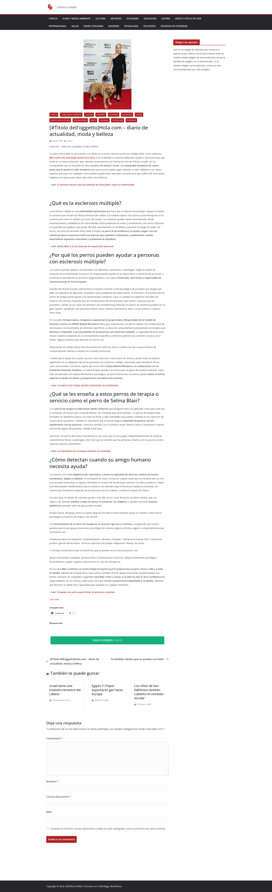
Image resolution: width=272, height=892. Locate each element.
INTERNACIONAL (57, 26)
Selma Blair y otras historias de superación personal (85, 246)
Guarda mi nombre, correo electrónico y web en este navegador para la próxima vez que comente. (108, 828)
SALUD (75, 26)
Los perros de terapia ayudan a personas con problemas (88, 385)
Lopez (69, 140)
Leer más (54, 599)
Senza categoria (93, 26)
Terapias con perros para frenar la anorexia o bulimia (86, 592)
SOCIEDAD (113, 26)
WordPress (116, 886)
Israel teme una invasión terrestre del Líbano (65, 690)
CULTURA (100, 18)
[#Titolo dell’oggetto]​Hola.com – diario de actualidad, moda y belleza (74, 661)
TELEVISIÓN (149, 26)
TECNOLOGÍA (131, 26)
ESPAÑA (166, 18)
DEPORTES (116, 18)
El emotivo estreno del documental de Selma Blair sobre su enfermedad (96, 184)
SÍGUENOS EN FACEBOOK (174, 26)
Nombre (52, 781)
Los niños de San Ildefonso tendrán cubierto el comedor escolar (149, 692)
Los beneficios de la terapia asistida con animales (83, 451)
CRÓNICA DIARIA (73, 886)
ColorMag (103, 886)
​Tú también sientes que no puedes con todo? (138, 659)
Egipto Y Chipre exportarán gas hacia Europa (107, 690)
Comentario (54, 738)
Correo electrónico (58, 796)
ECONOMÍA (133, 18)
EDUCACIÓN (150, 18)
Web (49, 812)
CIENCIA (53, 18)
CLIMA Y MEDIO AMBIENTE (76, 18)
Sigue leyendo (107, 640)
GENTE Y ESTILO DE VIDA (188, 18)
